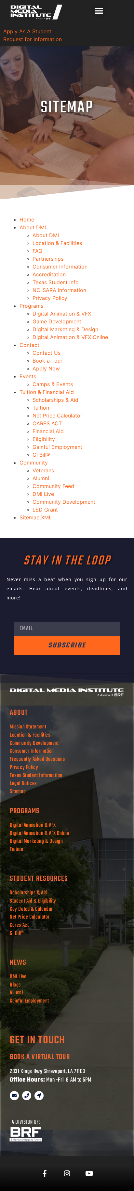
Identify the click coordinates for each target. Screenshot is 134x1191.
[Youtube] (89, 1173)
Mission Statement (28, 727)
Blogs (15, 985)
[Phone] (26, 1095)
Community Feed (53, 486)
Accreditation (49, 274)
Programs (31, 305)
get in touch (37, 1040)
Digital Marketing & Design (65, 329)
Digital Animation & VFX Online (70, 337)
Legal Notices (23, 783)
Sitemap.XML (36, 517)
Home (27, 219)
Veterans (43, 470)
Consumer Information (60, 266)
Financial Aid (48, 431)
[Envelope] (14, 1095)
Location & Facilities (57, 243)
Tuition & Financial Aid (47, 392)
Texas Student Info (56, 282)
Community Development (64, 501)
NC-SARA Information (59, 290)
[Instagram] (67, 1173)
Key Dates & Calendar (31, 909)
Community (34, 462)
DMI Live (43, 494)
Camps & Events (53, 384)
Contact (29, 345)
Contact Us (46, 353)
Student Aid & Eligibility (33, 901)
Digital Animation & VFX (62, 313)
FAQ (37, 251)
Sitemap (18, 791)
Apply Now (46, 368)
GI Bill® (41, 454)
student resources (39, 878)
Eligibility (44, 439)
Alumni (41, 478)
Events (28, 376)
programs (25, 811)
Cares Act (19, 925)
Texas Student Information (36, 775)
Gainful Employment (57, 447)
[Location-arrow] (39, 1095)
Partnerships (48, 258)
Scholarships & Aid (55, 400)
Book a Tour (47, 360)
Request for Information (32, 39)
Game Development (57, 321)
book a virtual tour (40, 1057)
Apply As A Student (27, 31)
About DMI (33, 227)
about (19, 712)
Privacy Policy (50, 298)
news (18, 962)
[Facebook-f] (44, 1173)
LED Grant (45, 509)
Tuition (41, 407)
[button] (99, 10)
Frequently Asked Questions (38, 759)
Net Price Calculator (57, 415)
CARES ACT (47, 423)
